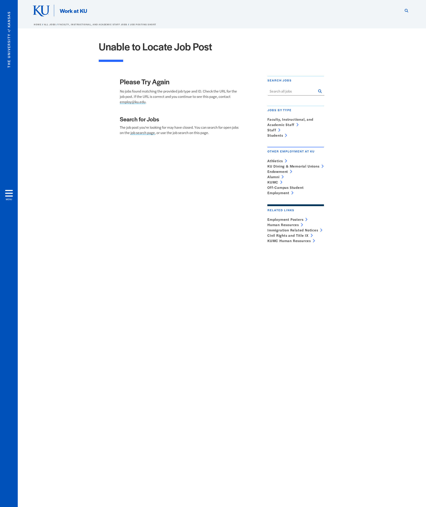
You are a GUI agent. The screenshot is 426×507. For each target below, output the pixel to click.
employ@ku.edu (133, 101)
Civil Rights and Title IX (288, 235)
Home (38, 24)
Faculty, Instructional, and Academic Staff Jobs (93, 24)
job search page (142, 132)
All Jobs (50, 24)
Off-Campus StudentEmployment (285, 190)
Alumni (273, 176)
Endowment (277, 171)
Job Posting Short (143, 24)
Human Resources (283, 224)
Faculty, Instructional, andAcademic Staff (290, 122)
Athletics (275, 160)
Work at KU (73, 10)
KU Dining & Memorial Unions (293, 166)
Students (275, 135)
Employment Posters (285, 219)
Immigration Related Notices (292, 230)
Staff (271, 129)
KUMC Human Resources (289, 240)
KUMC (272, 182)
